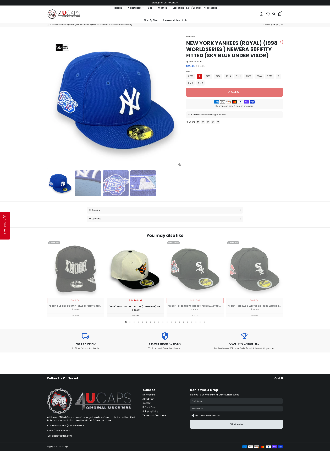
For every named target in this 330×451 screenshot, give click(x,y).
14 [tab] (179, 322)
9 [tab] (159, 322)
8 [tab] (155, 322)
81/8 (200, 82)
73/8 (228, 76)
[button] (5, 226)
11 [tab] (167, 322)
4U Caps (64, 447)
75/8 (248, 76)
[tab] (165, 210)
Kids (151, 7)
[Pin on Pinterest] (208, 122)
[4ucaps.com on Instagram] (279, 378)
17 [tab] (192, 322)
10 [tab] (163, 322)
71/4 (218, 76)
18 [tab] (196, 322)
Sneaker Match (171, 20)
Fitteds (119, 7)
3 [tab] (134, 322)
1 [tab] (126, 322)
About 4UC (148, 398)
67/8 (190, 76)
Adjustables (136, 7)
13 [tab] (175, 322)
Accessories (210, 7)
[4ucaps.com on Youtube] (282, 378)
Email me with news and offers (207, 416)
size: (189, 71)
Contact (146, 402)
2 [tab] (130, 322)
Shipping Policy (150, 411)
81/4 (190, 82)
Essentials (178, 7)
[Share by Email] (218, 122)
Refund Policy (149, 407)
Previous (50, 279)
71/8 (208, 76)
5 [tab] (142, 322)
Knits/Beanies (193, 7)
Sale (184, 20)
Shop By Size (152, 20)
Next (180, 100)
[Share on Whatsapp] (213, 122)
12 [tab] (171, 322)
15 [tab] (184, 322)
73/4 (259, 76)
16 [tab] (188, 322)
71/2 (238, 76)
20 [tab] (204, 322)
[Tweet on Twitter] (203, 122)
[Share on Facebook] (198, 122)
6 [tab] (146, 322)
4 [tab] (138, 322)
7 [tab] (151, 322)
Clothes (163, 7)
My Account (148, 394)
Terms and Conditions (154, 415)
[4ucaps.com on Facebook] (275, 378)
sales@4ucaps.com (60, 435)
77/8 (269, 76)
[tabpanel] (75, 279)
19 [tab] (200, 322)
